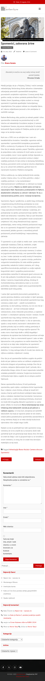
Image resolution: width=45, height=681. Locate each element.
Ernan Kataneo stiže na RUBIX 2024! (23, 622)
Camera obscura (7, 47)
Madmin (18, 51)
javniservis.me (21, 674)
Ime (5, 508)
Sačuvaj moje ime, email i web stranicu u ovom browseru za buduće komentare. (9, 546)
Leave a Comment (31, 52)
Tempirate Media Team (22, 676)
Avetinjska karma (9, 586)
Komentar (7, 485)
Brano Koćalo (10, 63)
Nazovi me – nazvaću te (11, 578)
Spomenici (5, 452)
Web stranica (8, 526)
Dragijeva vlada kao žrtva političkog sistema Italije (8, 459)
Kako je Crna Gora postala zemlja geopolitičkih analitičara (20, 592)
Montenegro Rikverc (10, 582)
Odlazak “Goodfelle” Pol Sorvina (39, 459)
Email (6, 517)
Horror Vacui (14, 627)
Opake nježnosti (9, 598)
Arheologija (13, 449)
